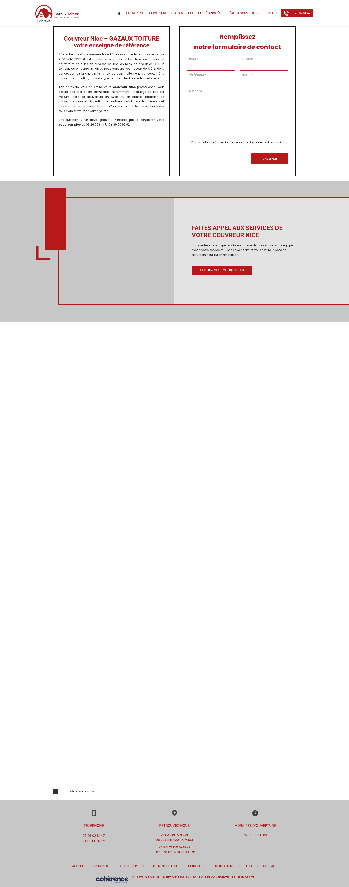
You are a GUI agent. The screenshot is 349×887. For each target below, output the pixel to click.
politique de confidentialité (263, 142)
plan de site (246, 877)
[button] (174, 791)
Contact (270, 866)
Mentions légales (176, 877)
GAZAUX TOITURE (147, 877)
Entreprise (101, 866)
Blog (248, 866)
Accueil (77, 866)
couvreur (120, 87)
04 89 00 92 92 (93, 841)
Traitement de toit (163, 866)
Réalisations (224, 866)
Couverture (129, 866)
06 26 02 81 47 (94, 835)
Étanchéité (196, 866)
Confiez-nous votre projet (222, 270)
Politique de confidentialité (214, 877)
